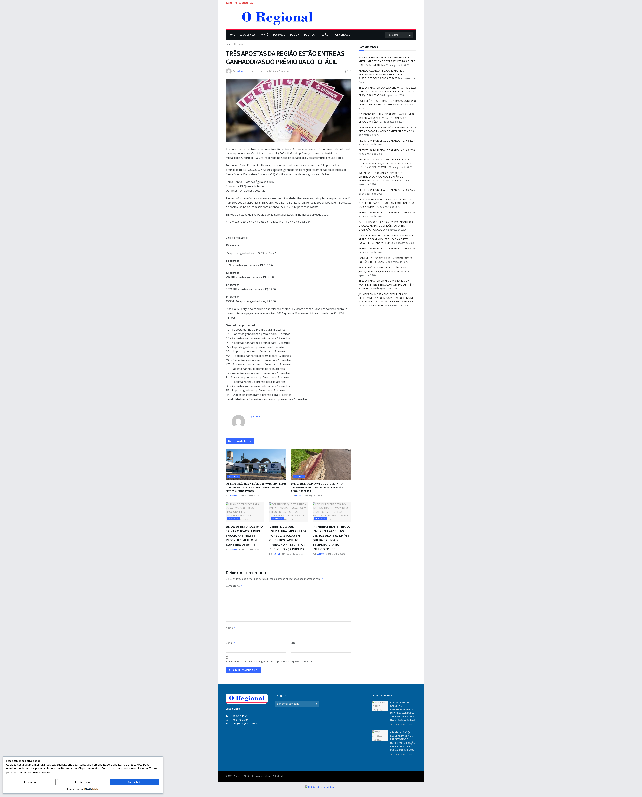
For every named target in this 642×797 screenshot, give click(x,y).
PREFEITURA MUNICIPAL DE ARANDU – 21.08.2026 (387, 150)
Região (324, 34)
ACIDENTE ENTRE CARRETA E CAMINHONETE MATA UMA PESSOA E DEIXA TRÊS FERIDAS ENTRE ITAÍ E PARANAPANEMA (387, 61)
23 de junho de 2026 (336, 554)
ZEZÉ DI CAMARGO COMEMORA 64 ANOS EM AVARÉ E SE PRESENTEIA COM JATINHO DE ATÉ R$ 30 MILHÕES (387, 284)
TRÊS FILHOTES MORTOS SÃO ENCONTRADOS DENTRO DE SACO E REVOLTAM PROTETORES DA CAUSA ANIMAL (386, 203)
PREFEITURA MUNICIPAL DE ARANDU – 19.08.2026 (387, 248)
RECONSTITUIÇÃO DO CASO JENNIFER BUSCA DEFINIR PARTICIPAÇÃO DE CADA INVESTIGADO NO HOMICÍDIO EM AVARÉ (385, 163)
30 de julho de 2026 (249, 495)
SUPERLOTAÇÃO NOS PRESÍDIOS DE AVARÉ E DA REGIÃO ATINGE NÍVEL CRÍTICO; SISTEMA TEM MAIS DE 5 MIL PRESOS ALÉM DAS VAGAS (256, 487)
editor (240, 71)
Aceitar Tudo (134, 782)
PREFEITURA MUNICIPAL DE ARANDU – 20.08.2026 (387, 212)
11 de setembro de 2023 (261, 71)
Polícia (294, 34)
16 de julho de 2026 (314, 495)
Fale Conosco (341, 34)
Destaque (279, 34)
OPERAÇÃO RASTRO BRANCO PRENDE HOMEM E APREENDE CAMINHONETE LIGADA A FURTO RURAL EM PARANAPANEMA (386, 239)
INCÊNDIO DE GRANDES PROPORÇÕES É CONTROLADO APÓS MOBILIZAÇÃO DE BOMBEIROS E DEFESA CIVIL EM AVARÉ (381, 176)
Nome (230, 627)
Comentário (234, 585)
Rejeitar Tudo (82, 782)
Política (309, 34)
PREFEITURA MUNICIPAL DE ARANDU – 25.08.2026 (387, 140)
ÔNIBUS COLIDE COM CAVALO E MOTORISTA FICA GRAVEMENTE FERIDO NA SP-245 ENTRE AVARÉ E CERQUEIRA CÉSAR (317, 487)
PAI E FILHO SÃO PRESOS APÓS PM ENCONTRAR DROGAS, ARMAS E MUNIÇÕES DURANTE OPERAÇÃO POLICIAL (386, 225)
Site (293, 642)
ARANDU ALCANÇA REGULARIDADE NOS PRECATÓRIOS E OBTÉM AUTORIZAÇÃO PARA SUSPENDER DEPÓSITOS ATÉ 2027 (384, 74)
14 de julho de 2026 (249, 549)
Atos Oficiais (248, 34)
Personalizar (30, 782)
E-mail (231, 642)
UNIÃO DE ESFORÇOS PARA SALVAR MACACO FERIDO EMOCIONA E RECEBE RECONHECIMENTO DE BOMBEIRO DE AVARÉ (244, 535)
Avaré (264, 34)
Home (231, 34)
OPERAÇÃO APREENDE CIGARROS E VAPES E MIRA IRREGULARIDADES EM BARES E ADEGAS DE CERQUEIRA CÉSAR (386, 117)
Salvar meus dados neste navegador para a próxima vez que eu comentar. (269, 661)
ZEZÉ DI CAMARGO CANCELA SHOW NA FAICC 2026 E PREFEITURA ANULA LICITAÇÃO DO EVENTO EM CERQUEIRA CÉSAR (387, 91)
